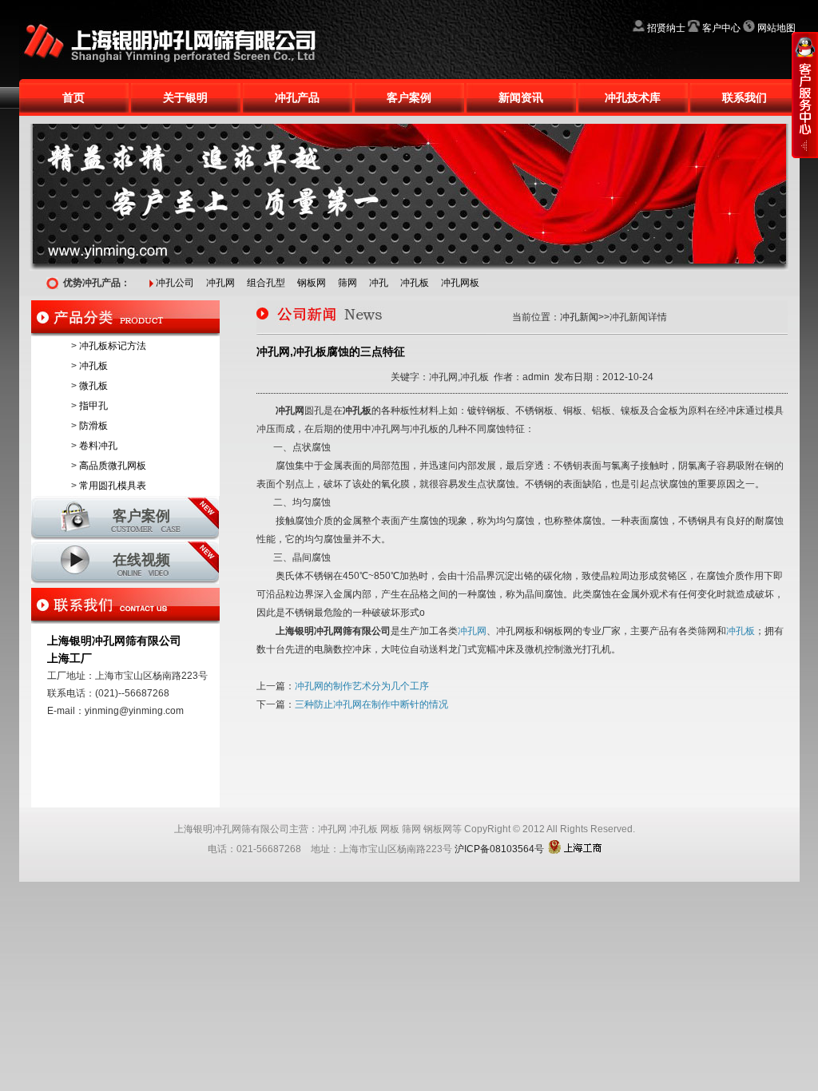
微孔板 (93, 385)
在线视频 (141, 560)
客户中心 (721, 28)
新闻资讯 (520, 97)
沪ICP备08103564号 (499, 849)
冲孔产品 (297, 97)
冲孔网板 (460, 282)
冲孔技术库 (633, 97)
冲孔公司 (175, 282)
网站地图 (776, 28)
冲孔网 (220, 282)
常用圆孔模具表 (112, 485)
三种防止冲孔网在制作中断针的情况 (371, 704)
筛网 (347, 282)
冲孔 (378, 282)
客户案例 (409, 97)
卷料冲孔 (98, 445)
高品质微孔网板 (112, 465)
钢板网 (311, 282)
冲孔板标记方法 (112, 345)
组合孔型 (266, 282)
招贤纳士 (666, 28)
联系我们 (744, 97)
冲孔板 (414, 282)
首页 (73, 97)
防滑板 (93, 425)
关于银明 (185, 97)
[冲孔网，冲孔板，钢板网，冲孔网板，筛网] (179, 5)
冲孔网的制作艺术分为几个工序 (362, 686)
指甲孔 (93, 405)
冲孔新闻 (579, 317)
